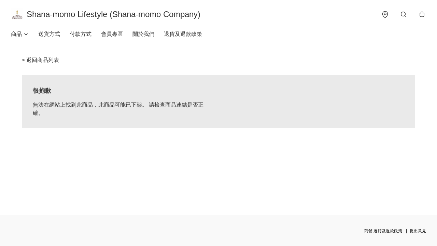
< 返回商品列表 (40, 60)
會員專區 (112, 34)
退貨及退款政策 (183, 34)
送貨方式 (49, 34)
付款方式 (80, 34)
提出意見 (418, 231)
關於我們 (143, 34)
